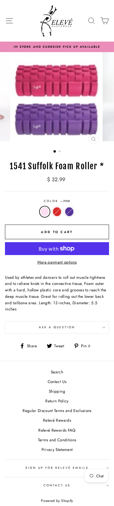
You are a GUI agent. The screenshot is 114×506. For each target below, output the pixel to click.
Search (57, 372)
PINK (45, 211)
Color (57, 201)
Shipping (57, 391)
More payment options (57, 262)
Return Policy (56, 401)
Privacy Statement (57, 449)
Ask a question (57, 327)
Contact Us (57, 381)
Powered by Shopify (57, 500)
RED (57, 211)
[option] (57, 47)
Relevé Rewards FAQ (56, 430)
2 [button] (60, 152)
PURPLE (69, 211)
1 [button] (54, 151)
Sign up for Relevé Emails (57, 468)
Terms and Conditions (57, 440)
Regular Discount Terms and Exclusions (57, 410)
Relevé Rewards (57, 420)
